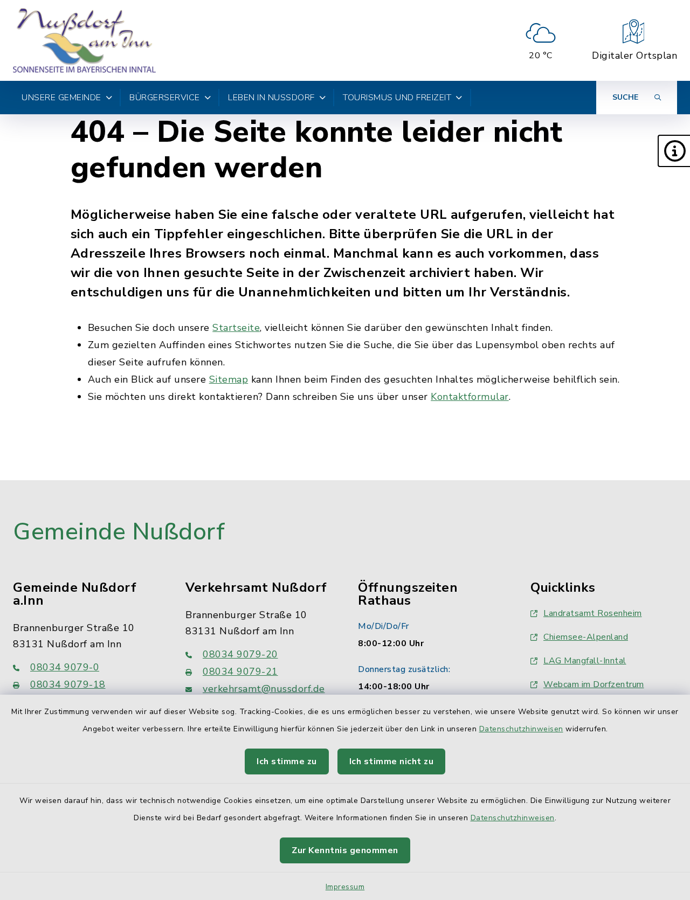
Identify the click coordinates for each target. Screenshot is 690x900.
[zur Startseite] (84, 40)
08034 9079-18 (68, 684)
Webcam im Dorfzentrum (593, 684)
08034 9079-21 (240, 671)
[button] (674, 151)
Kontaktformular (470, 396)
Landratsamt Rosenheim (592, 613)
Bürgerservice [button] (164, 97)
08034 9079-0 (64, 667)
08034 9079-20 (240, 654)
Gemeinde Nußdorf (119, 532)
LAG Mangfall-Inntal (584, 661)
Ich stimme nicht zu (391, 761)
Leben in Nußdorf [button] (271, 97)
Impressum (345, 887)
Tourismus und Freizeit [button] (397, 97)
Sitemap (229, 379)
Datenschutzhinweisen (521, 729)
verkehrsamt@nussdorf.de (264, 688)
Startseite (236, 327)
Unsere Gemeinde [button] (61, 97)
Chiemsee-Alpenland (585, 637)
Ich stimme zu (287, 761)
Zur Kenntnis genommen (345, 850)
